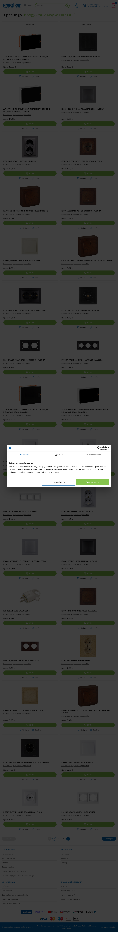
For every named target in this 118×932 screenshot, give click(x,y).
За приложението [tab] (93, 455)
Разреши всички (92, 482)
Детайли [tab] (59, 455)
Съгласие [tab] (24, 455)
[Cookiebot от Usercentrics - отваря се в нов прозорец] (99, 448)
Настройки (57, 482)
